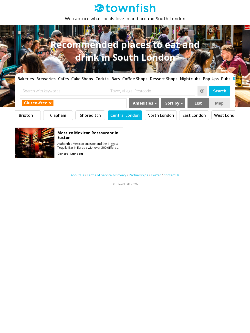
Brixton (26, 115)
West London (226, 115)
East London (194, 115)
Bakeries (26, 78)
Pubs (225, 78)
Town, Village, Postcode (130, 91)
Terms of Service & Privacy (106, 175)
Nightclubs (190, 78)
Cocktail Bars (107, 78)
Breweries (46, 78)
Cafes (63, 78)
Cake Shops (82, 78)
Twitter (156, 175)
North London (160, 115)
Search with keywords (42, 91)
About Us (77, 175)
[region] (125, 78)
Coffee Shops (134, 78)
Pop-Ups (211, 78)
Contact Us (171, 175)
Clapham (58, 115)
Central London (125, 115)
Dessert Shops (163, 78)
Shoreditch (90, 115)
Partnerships (138, 175)
